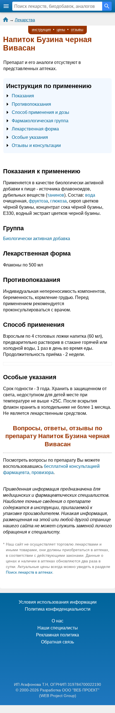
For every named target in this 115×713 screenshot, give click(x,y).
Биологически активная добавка (36, 238)
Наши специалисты (57, 627)
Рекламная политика (57, 635)
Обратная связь (57, 642)
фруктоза (38, 201)
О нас (57, 620)
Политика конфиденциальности (57, 609)
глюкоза (58, 201)
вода (90, 195)
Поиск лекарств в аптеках (29, 572)
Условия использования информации (58, 602)
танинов (55, 195)
